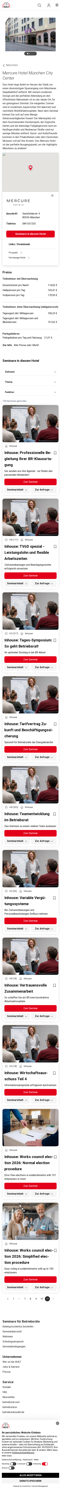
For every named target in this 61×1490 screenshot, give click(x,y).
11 (47, 1299)
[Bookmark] (55, 453)
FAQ (5, 1392)
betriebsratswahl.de (13, 1412)
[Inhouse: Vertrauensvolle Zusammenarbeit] (30, 956)
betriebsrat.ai (10, 1407)
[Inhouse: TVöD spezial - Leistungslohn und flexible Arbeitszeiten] (30, 517)
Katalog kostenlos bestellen (18, 1326)
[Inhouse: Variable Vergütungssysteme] (30, 868)
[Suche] (39, 5)
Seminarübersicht (12, 1331)
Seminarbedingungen (14, 1346)
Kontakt (7, 1387)
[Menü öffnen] (56, 5)
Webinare (8, 1336)
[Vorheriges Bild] (6, 34)
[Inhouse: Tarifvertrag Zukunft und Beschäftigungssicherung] (30, 695)
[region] (30, 34)
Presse (7, 1371)
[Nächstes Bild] (54, 34)
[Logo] (6, 5)
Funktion (9, 392)
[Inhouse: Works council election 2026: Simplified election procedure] (30, 1221)
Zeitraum (10, 372)
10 (42, 1299)
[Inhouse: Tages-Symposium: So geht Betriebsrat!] (30, 611)
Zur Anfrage (42, 489)
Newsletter (9, 1397)
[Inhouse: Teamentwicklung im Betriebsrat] (30, 784)
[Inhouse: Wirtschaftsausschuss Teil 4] (30, 1043)
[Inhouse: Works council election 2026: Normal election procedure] (30, 1127)
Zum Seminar (30, 481)
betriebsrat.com (11, 1402)
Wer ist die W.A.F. (12, 1361)
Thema (8, 382)
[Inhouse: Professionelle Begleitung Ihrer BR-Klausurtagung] (30, 423)
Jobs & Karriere (11, 1366)
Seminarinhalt (15, 489)
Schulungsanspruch (13, 1341)
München (12, 65)
